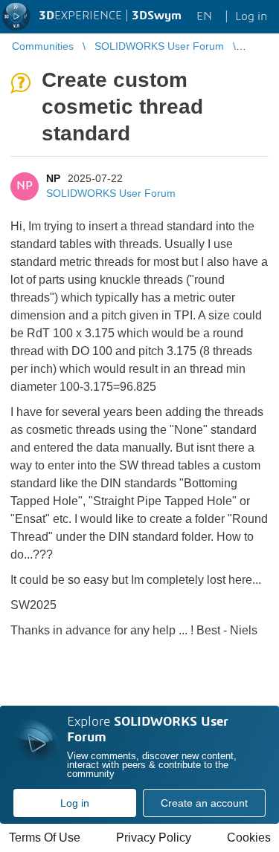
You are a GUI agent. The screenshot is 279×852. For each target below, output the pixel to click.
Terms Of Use (44, 837)
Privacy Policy (153, 837)
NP (53, 178)
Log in (74, 803)
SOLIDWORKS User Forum (111, 193)
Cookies (249, 837)
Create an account (204, 803)
